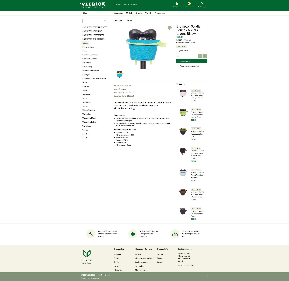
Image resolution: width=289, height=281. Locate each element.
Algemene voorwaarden (144, 258)
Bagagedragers (88, 47)
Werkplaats (86, 126)
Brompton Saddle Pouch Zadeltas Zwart (197, 213)
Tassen (85, 43)
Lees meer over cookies (90, 278)
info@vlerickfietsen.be (186, 265)
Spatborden (86, 94)
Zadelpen (85, 134)
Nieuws (134, 5)
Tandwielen (86, 102)
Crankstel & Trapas (89, 59)
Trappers (85, 106)
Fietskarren (86, 63)
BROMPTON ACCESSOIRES (93, 35)
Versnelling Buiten (89, 122)
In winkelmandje (184, 61)
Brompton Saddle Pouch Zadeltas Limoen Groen (197, 114)
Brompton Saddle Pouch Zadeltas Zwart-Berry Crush (197, 154)
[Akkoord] (208, 273)
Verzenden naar (189, 7)
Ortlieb (129, 13)
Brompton (118, 13)
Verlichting (86, 114)
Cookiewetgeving (141, 262)
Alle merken (160, 13)
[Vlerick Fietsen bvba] (93, 5)
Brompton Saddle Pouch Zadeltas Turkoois (197, 174)
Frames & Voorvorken (90, 71)
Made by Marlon (141, 270)
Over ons (117, 5)
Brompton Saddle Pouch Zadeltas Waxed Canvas (197, 194)
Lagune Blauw (183, 51)
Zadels (84, 138)
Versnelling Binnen (89, 118)
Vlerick (148, 13)
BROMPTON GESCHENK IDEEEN (95, 27)
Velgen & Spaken (88, 110)
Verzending (139, 266)
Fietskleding (87, 67)
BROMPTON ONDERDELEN (93, 39)
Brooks (139, 13)
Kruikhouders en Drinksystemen (94, 78)
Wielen (85, 130)
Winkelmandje (202, 7)
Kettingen (86, 74)
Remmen (85, 86)
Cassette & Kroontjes (90, 55)
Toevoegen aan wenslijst (189, 66)
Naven (84, 82)
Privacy (138, 254)
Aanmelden (177, 7)
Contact (126, 5)
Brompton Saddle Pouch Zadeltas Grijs (197, 133)
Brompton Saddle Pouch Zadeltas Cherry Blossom (197, 95)
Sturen (84, 98)
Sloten (84, 90)
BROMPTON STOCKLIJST (92, 31)
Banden (85, 51)
